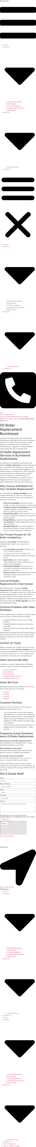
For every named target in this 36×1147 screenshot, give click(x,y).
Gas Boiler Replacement (11, 678)
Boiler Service (11, 110)
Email (2, 789)
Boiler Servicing (8, 674)
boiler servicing (25, 758)
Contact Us (7, 169)
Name (2, 778)
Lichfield (6, 694)
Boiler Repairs (11, 104)
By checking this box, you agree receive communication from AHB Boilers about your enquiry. (17, 816)
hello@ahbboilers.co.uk (11, 553)
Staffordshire (30, 687)
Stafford (6, 692)
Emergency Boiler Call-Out (12, 676)
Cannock (6, 696)
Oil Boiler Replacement (14, 102)
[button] (18, 206)
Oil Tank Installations (14, 106)
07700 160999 (8, 551)
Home (5, 45)
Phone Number (5, 783)
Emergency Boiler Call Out (15, 108)
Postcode (3, 795)
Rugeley (6, 698)
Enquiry (2, 801)
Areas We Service (13, 167)
